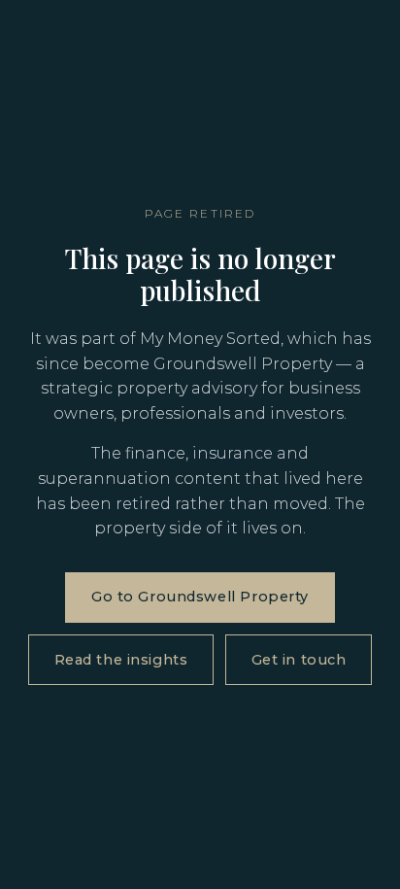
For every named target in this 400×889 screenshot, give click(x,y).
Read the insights (121, 659)
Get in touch (299, 659)
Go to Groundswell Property (200, 596)
